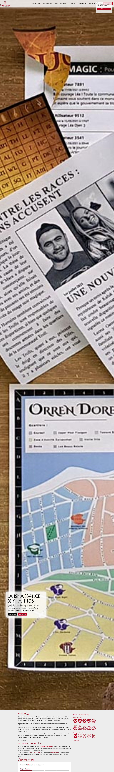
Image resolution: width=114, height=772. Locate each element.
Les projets (73, 3)
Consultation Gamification (95, 3)
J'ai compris (104, 9)
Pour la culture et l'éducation (61, 3)
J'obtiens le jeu (22, 614)
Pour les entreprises (47, 3)
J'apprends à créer (82, 3)
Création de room (36, 3)
